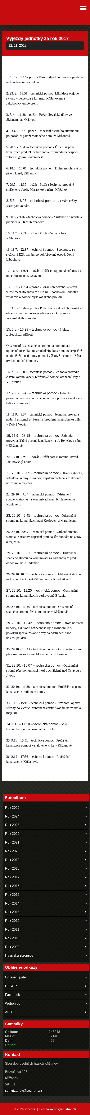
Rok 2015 (12, 894)
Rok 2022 (12, 833)
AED (8, 1012)
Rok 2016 (12, 886)
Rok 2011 (12, 929)
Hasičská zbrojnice (19, 955)
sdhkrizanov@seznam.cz (23, 1090)
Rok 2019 (12, 860)
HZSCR (11, 986)
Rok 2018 (12, 868)
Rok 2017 (12, 877)
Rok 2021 (12, 842)
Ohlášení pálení (16, 977)
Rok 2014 (12, 903)
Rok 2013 (12, 912)
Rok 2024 (12, 816)
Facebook (12, 995)
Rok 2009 (12, 947)
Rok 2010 (12, 938)
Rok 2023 (12, 825)
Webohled (12, 1003)
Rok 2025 (12, 807)
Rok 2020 (12, 851)
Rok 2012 (12, 920)
